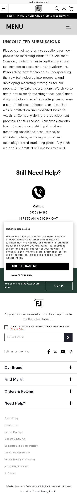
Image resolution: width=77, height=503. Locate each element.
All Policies (10, 473)
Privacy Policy (17, 329)
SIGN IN (59, 285)
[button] (4, 8)
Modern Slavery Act (14, 438)
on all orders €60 (28, 15)
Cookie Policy (11, 425)
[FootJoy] (38, 9)
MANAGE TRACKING (21, 275)
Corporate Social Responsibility (21, 445)
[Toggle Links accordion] (38, 367)
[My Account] (64, 8)
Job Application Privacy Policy (19, 459)
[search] (57, 8)
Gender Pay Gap (13, 432)
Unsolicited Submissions (17, 452)
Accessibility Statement (16, 466)
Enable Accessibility (39, 2)
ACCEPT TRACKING (24, 266)
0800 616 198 (38, 212)
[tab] (71, 8)
